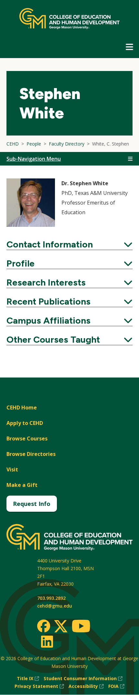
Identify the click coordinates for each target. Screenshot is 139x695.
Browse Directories (31, 454)
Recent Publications (69, 301)
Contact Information (69, 244)
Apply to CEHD (24, 423)
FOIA (116, 686)
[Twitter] (60, 626)
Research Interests (69, 282)
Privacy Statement (39, 686)
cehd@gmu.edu (54, 606)
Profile (69, 263)
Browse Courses (27, 438)
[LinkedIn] (46, 641)
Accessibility (86, 686)
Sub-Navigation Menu (33, 158)
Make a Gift (21, 485)
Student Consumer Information (83, 678)
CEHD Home (21, 407)
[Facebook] (43, 625)
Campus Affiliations (69, 320)
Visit (12, 469)
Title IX (28, 678)
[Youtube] (81, 627)
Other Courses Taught (69, 339)
